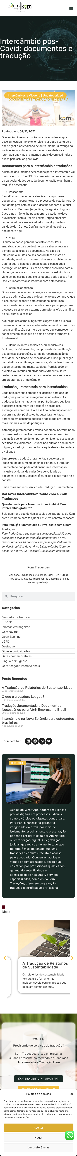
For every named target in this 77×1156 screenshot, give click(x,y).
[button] (71, 1094)
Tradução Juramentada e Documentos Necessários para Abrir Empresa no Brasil (34, 707)
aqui (19, 231)
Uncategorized (53, 95)
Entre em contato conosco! (57, 518)
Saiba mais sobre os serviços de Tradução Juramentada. (38, 487)
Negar (38, 1137)
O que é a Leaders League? (23, 696)
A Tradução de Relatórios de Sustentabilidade (37, 687)
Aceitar (38, 1127)
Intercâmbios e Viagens (24, 95)
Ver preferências (38, 1147)
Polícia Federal (36, 218)
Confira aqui (9, 263)
